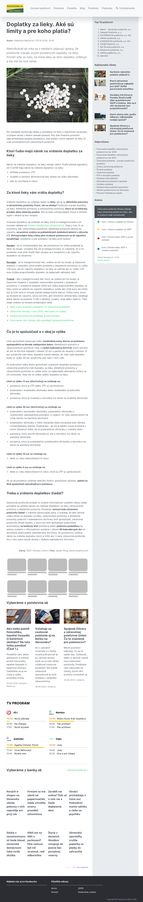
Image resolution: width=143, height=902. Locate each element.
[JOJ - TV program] (9, 712)
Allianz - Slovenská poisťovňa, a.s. (115, 29)
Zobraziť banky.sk (76, 770)
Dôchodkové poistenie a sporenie (111, 181)
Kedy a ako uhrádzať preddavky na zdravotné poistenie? (40, 307)
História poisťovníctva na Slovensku (112, 190)
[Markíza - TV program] (51, 712)
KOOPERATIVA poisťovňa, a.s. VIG (115, 35)
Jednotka (18, 738)
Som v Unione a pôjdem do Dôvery (117, 222)
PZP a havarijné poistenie (108, 175)
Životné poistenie (104, 169)
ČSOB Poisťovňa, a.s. (109, 44)
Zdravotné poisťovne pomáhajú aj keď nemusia (35, 315)
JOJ (15, 712)
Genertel (104, 56)
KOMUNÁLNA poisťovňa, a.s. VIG (115, 41)
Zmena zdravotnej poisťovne (109, 166)
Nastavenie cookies (87, 892)
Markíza (60, 712)
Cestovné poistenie (105, 172)
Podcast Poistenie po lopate (109, 193)
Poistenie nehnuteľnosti (107, 178)
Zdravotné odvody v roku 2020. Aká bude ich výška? (38, 311)
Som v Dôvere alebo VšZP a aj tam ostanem (117, 238)
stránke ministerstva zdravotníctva (45, 225)
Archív (54, 888)
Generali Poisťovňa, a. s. (111, 32)
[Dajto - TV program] (51, 739)
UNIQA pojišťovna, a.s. (110, 53)
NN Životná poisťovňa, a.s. (112, 47)
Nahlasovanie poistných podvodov (112, 187)
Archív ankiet (103, 260)
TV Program (18, 703)
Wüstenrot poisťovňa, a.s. (111, 50)
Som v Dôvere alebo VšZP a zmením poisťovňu (114, 248)
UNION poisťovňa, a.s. (110, 38)
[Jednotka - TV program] (9, 739)
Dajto (59, 738)
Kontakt (54, 892)
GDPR (80, 888)
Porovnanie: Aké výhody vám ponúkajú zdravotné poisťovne (42, 320)
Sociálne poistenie (104, 184)
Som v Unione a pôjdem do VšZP (116, 229)
